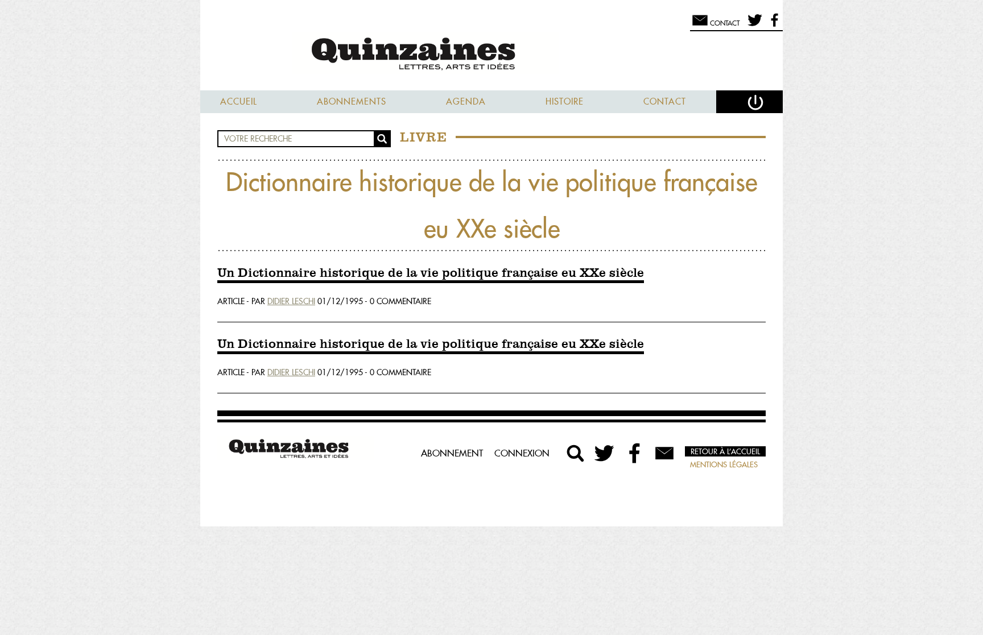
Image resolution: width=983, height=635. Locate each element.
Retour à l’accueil (725, 451)
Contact (664, 101)
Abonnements (351, 101)
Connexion (522, 453)
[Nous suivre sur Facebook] (773, 25)
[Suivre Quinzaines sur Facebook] (635, 453)
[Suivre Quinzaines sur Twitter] (605, 453)
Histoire (565, 101)
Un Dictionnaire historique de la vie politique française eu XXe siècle (430, 273)
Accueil (238, 101)
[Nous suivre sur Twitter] (753, 25)
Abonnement (452, 453)
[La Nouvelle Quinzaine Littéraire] (491, 54)
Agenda (466, 101)
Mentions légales (724, 464)
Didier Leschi (291, 301)
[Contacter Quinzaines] (664, 453)
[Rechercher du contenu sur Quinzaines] (576, 453)
